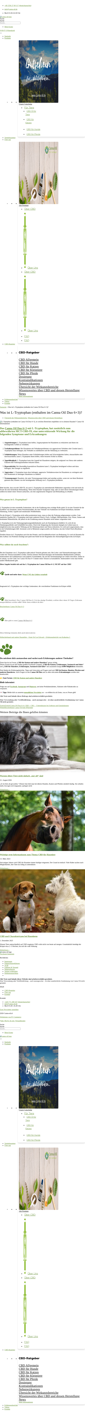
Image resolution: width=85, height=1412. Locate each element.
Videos (6, 401)
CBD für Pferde (28, 373)
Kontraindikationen (31, 380)
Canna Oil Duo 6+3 (16, 428)
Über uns (7, 140)
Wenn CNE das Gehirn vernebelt (34, 574)
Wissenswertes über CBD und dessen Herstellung (49, 390)
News (22, 393)
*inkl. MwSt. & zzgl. (12, 1021)
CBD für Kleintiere (30, 369)
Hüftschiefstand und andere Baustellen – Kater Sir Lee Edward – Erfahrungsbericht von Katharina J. (35, 637)
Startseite (7, 36)
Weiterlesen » (4, 790)
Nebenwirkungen (29, 383)
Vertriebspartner (9, 138)
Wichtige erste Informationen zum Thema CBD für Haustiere (27, 854)
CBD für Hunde (28, 363)
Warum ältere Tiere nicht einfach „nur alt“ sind (21, 776)
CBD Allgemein (29, 359)
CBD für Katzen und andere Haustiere (27, 678)
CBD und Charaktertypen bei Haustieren (19, 936)
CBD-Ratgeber (9, 344)
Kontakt (7, 403)
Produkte (7, 38)
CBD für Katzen (29, 366)
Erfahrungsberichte (11, 399)
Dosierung (25, 376)
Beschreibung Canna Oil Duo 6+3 (12, 607)
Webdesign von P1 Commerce (10, 1017)
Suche (2, 19)
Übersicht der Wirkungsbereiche (38, 386)
